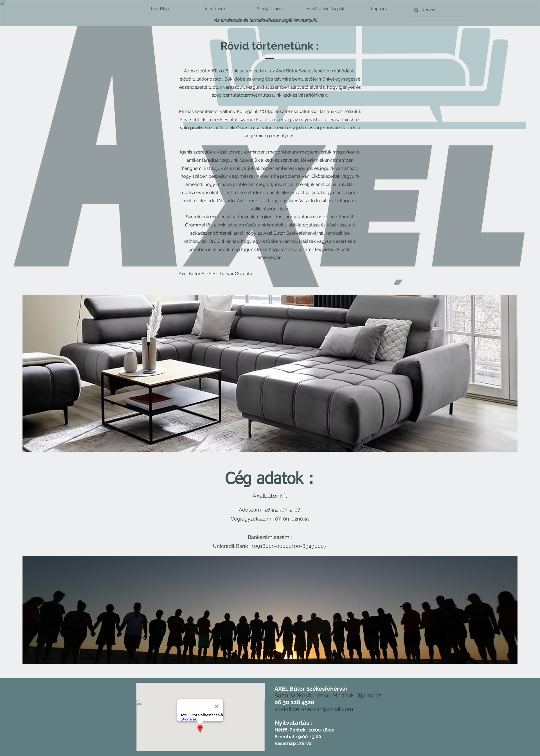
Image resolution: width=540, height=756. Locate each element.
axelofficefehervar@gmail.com (313, 709)
